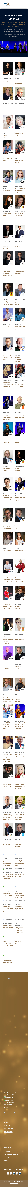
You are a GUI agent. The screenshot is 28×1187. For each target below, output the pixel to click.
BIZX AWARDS (8, 1129)
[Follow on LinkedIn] (17, 1173)
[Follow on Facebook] (8, 1173)
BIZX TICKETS (8, 1132)
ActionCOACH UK (14, 1183)
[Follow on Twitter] (11, 1173)
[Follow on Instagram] (14, 1173)
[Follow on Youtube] (20, 1173)
